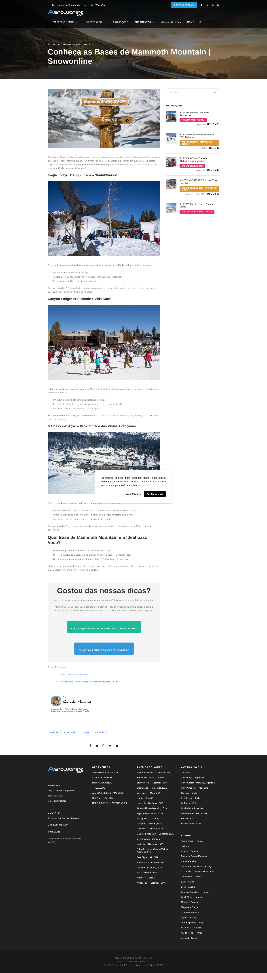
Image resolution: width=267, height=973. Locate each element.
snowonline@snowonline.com (71, 5)
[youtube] (213, 5)
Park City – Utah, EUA (147, 857)
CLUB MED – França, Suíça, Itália (197, 871)
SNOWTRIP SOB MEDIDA (105, 772)
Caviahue (185, 772)
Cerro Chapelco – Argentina (194, 788)
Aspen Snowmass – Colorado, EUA (154, 772)
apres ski (56, 44)
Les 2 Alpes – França (191, 897)
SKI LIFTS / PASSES (102, 777)
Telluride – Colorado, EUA (149, 867)
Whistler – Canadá (146, 877)
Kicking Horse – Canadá (148, 818)
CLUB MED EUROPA (102, 798)
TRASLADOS (98, 788)
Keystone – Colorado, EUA (150, 813)
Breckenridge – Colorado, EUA (152, 788)
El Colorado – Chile (190, 798)
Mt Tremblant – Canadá (148, 839)
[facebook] (201, 5)
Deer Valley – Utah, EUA (148, 793)
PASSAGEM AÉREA (102, 782)
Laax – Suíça (187, 881)
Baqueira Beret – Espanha (194, 856)
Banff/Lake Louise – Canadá (150, 777)
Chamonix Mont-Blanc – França (196, 866)
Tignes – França (189, 917)
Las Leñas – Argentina (192, 808)
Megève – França (189, 907)
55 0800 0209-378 (59, 825)
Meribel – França (189, 902)
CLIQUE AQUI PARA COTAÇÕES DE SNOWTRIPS (104, 650)
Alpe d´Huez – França (192, 841)
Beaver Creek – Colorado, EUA (152, 782)
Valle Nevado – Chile (191, 823)
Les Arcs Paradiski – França (194, 892)
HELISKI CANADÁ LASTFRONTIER (109, 803)
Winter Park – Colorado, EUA (151, 883)
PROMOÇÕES (120, 22)
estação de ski (68, 44)
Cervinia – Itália (188, 861)
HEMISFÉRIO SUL (93, 22)
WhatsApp (100, 5)
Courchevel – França (191, 876)
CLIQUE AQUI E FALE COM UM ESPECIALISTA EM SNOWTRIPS (104, 628)
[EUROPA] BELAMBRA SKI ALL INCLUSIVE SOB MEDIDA (195, 159)
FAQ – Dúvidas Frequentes (61, 790)
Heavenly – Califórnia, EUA (150, 803)
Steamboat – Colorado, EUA (150, 862)
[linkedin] (207, 5)
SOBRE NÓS (54, 785)
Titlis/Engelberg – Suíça (192, 922)
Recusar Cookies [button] (132, 494)
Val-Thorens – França (191, 933)
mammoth (86, 44)
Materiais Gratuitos (171, 22)
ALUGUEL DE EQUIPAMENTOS (107, 793)
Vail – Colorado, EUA (147, 872)
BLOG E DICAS (55, 795)
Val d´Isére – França (191, 927)
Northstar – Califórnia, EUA (150, 844)
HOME (190, 22)
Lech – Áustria (188, 887)
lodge (78, 44)
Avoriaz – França (189, 851)
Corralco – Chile (189, 793)
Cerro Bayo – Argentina (192, 777)
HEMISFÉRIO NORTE (62, 22)
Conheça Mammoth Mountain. (73, 674)
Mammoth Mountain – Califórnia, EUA (155, 834)
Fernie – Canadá (145, 798)
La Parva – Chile (189, 803)
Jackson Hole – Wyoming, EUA (152, 808)
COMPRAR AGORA (183, 5)
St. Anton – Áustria (190, 912)
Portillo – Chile (188, 818)
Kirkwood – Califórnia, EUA (150, 828)
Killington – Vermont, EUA (149, 823)
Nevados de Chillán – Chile (194, 813)
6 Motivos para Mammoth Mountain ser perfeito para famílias (88, 681)
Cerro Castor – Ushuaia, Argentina (198, 782)
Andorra (185, 846)
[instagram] (218, 5)
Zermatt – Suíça (189, 938)
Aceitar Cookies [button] (154, 494)
